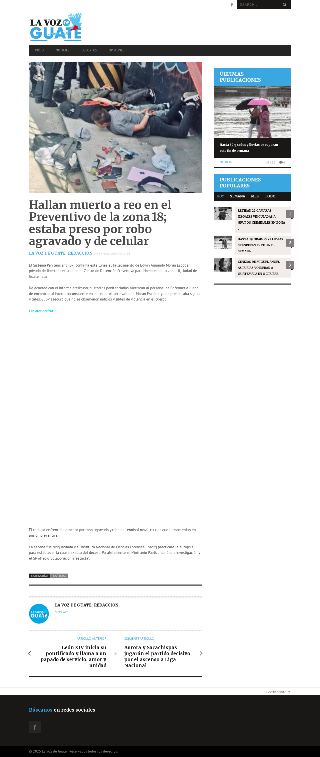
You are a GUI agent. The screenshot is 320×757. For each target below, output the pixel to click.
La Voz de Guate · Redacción (60, 253)
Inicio (39, 50)
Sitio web (61, 612)
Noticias (63, 50)
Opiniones (116, 50)
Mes (255, 196)
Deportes (89, 50)
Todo (270, 196)
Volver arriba (276, 691)
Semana (237, 196)
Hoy (220, 196)
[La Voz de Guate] (68, 26)
